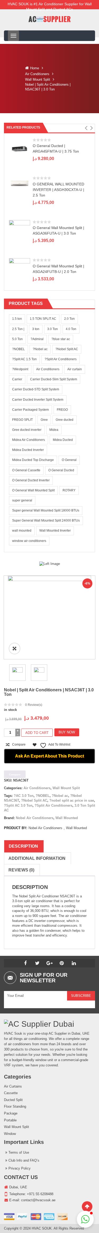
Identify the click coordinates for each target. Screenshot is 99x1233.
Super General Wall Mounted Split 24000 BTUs (46, 520)
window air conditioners (29, 541)
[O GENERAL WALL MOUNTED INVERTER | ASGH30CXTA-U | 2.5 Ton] (19, 183)
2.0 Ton (69, 319)
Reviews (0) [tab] (21, 870)
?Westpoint (20, 369)
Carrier (17, 379)
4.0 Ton (71, 329)
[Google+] (49, 963)
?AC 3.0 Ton (24, 796)
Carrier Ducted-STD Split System (35, 389)
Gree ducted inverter (26, 430)
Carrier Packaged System (30, 410)
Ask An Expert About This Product (49, 756)
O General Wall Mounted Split (33, 490)
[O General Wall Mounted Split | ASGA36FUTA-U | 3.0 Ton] (19, 225)
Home (34, 68)
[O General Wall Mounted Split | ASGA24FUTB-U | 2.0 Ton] (19, 263)
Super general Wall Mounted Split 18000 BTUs (45, 510)
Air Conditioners (37, 74)
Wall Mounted (66, 818)
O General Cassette (26, 470)
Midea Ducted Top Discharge (33, 460)
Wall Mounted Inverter (55, 530)
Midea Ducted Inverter (28, 450)
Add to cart (37, 733)
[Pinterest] (62, 963)
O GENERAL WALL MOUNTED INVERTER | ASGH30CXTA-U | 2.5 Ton (58, 189)
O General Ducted (61, 470)
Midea (53, 430)
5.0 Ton (17, 339)
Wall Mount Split (37, 79)
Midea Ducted (63, 440)
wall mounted (21, 530)
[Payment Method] (36, 1216)
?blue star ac (60, 339)
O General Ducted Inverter (31, 480)
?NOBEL (18, 349)
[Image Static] (49, 564)
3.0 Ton (52, 329)
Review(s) (33, 705)
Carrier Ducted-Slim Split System (53, 379)
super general (22, 500)
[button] (86, 128)
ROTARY (69, 490)
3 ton (35, 329)
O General (69, 460)
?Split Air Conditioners (61, 359)
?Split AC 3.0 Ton (18, 805)
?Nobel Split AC (66, 349)
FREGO (62, 410)
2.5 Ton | (18, 329)
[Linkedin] (74, 963)
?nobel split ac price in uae (71, 800)
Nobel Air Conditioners (34, 818)
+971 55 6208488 (40, 1194)
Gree (44, 420)
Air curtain (74, 369)
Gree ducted (64, 420)
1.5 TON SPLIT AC (43, 319)
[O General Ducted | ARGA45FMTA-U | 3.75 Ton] (19, 148)
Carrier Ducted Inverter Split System (37, 399)
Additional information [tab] (36, 858)
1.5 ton (17, 319)
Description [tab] (23, 846)
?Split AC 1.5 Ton (24, 359)
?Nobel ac (40, 349)
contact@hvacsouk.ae (38, 1200)
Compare (19, 744)
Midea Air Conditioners (28, 440)
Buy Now (67, 732)
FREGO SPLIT (22, 420)
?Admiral (37, 339)
